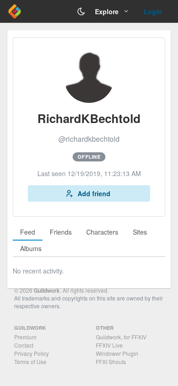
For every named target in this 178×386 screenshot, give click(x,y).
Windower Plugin (117, 353)
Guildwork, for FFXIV (121, 337)
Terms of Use (30, 361)
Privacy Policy (31, 353)
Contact (23, 345)
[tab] (27, 232)
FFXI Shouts (111, 361)
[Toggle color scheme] (81, 11)
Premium (25, 337)
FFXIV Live (109, 345)
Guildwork (47, 290)
